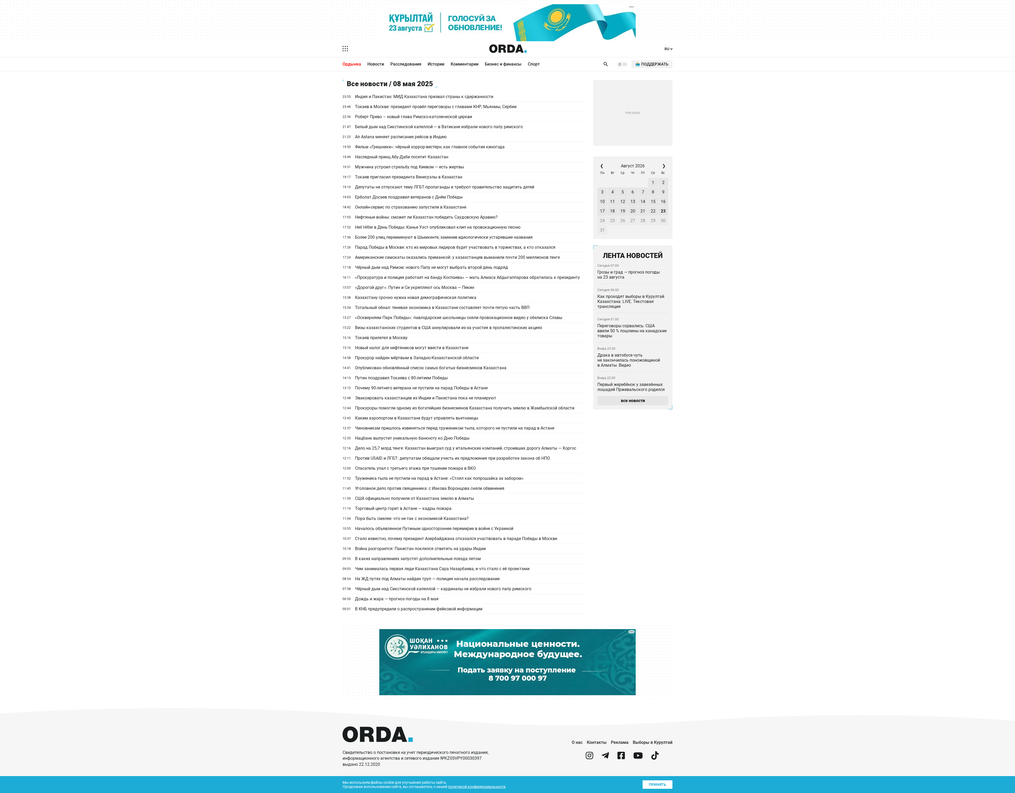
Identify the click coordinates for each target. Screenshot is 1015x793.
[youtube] (638, 757)
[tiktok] (655, 757)
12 (622, 201)
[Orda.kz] (378, 747)
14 (642, 201)
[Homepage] (508, 48)
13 (632, 201)
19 (622, 211)
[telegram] (605, 757)
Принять (657, 784)
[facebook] (621, 757)
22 (653, 211)
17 (602, 211)
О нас (577, 742)
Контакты (597, 742)
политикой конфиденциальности (476, 787)
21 (642, 211)
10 (602, 201)
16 (663, 201)
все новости (633, 400)
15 (653, 201)
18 (612, 211)
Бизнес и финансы (503, 64)
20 (632, 211)
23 (663, 211)
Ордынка (352, 64)
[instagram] (589, 757)
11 (612, 201)
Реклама (620, 742)
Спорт (534, 64)
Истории (436, 64)
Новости (375, 64)
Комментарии (464, 64)
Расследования (405, 64)
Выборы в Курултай (652, 742)
